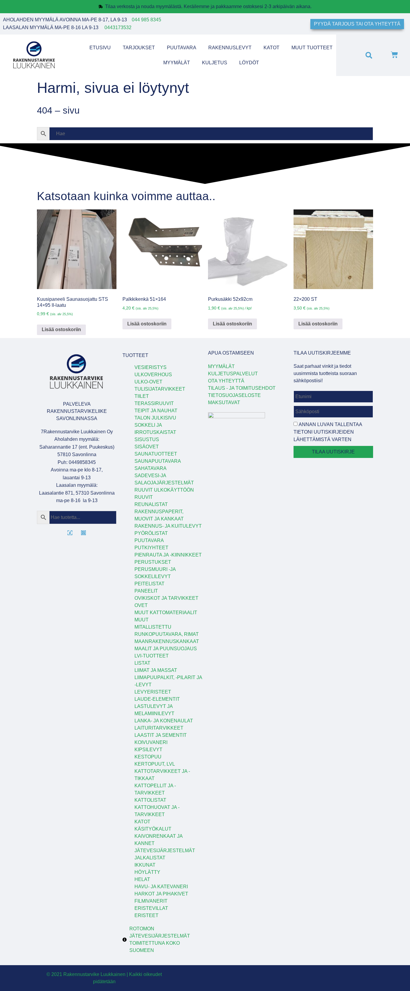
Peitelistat (149, 583)
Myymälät (176, 62)
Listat (142, 663)
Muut (141, 619)
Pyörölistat (151, 533)
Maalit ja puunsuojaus (165, 648)
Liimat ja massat (155, 670)
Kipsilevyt (148, 749)
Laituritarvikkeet (158, 727)
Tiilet (141, 396)
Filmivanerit (150, 901)
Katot (271, 47)
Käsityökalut (152, 828)
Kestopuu (147, 756)
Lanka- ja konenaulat (163, 720)
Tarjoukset (139, 47)
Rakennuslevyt (230, 47)
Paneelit (146, 590)
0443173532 (117, 27)
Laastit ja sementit (160, 735)
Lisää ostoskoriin (61, 329)
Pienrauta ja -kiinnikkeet (168, 554)
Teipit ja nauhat (155, 410)
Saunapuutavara (157, 461)
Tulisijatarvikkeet (159, 389)
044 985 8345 (146, 19)
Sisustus (146, 439)
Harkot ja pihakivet (161, 893)
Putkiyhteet (151, 547)
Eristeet (146, 915)
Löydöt (249, 62)
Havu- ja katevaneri (161, 886)
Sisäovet (146, 446)
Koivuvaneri (150, 742)
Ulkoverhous (153, 374)
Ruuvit (143, 497)
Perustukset (152, 562)
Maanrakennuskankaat (166, 641)
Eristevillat (151, 908)
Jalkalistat (149, 857)
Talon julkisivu (155, 417)
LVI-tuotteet (151, 655)
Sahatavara (150, 468)
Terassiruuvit (154, 403)
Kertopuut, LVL (154, 764)
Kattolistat (150, 800)
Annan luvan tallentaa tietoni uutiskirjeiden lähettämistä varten (328, 432)
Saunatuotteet (155, 453)
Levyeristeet (152, 691)
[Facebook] (70, 532)
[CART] (394, 55)
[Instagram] (83, 532)
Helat (142, 879)
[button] (368, 55)
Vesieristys (150, 367)
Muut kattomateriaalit (165, 612)
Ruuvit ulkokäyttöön (164, 489)
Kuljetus (214, 62)
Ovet (141, 605)
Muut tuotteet (312, 47)
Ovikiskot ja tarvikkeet (166, 598)
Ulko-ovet (148, 381)
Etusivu (100, 47)
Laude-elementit (157, 699)
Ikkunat (144, 865)
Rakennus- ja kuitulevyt (168, 526)
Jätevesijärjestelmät (164, 850)
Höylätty (147, 872)
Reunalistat (151, 504)
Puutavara (181, 47)
